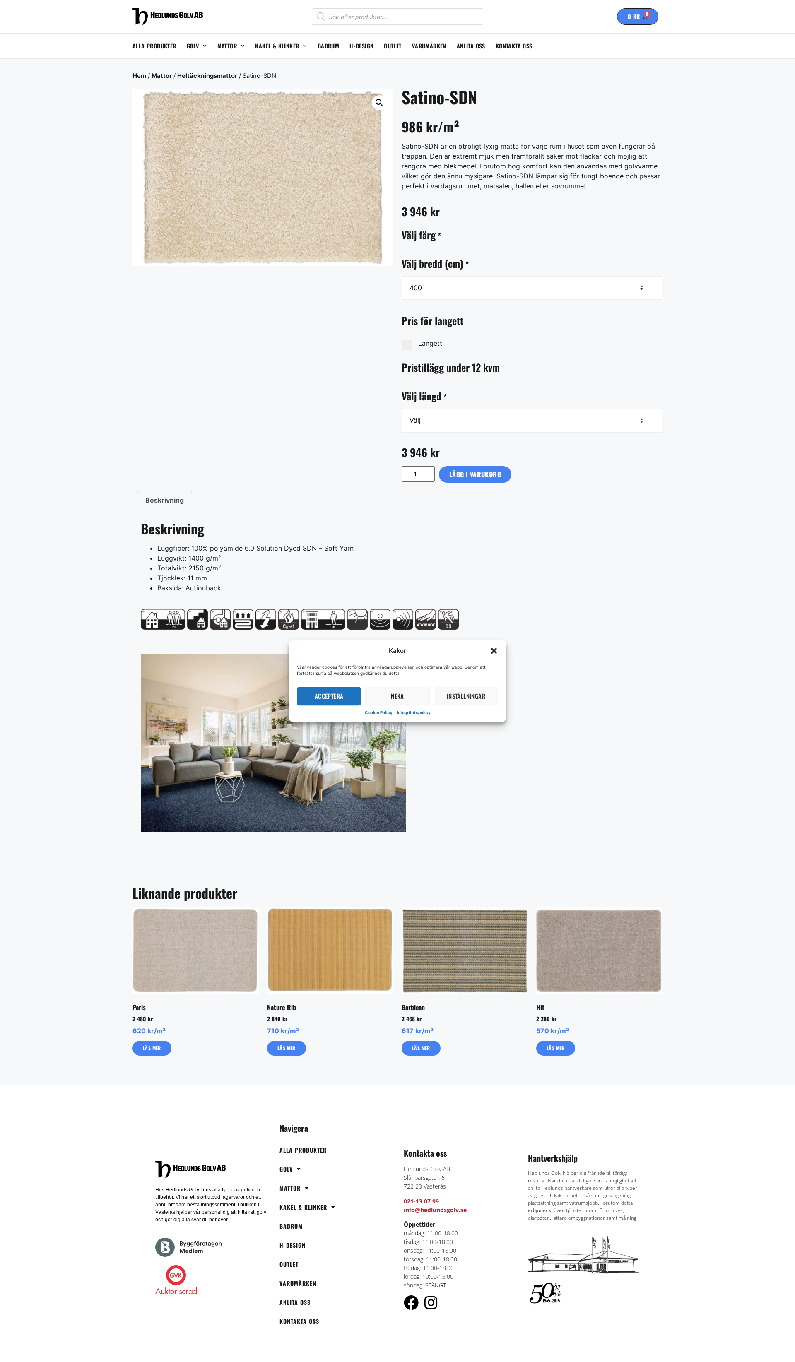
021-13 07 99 (421, 1201)
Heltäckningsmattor (207, 75)
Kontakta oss (514, 45)
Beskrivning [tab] (164, 500)
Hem (139, 75)
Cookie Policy (379, 712)
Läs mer (152, 1048)
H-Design (361, 45)
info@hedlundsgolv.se (435, 1210)
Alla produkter (154, 45)
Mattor (227, 45)
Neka (397, 695)
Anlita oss (471, 45)
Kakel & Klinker (277, 45)
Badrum (328, 45)
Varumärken (429, 45)
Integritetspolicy (414, 712)
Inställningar (466, 695)
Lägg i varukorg (475, 474)
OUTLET (392, 45)
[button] (494, 651)
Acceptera (329, 695)
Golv (193, 45)
